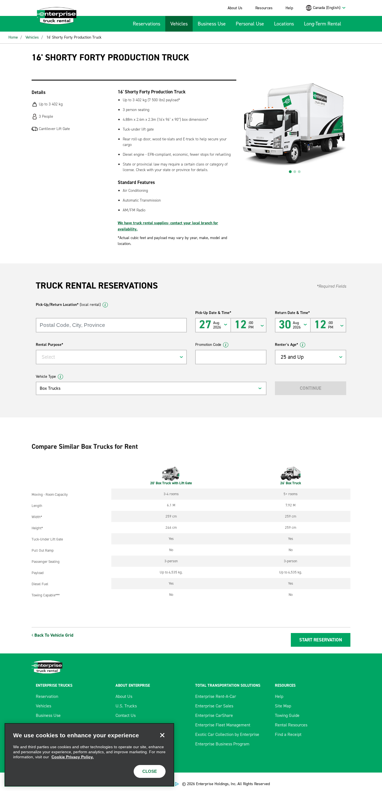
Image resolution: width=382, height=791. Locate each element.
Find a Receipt (288, 734)
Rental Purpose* (49, 344)
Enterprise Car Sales (214, 706)
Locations (284, 23)
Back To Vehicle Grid (53, 635)
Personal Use (250, 23)
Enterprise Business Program (222, 744)
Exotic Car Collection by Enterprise (227, 734)
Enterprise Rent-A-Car (215, 696)
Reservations (146, 23)
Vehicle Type (46, 376)
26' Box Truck (290, 483)
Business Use (212, 23)
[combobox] (329, 7)
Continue (310, 388)
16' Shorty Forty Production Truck (74, 37)
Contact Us (125, 715)
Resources (264, 8)
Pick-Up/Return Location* (68, 304)
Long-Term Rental (322, 23)
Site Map (283, 706)
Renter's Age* (286, 344)
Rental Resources (291, 725)
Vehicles (179, 23)
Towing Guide (287, 715)
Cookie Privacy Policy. (72, 757)
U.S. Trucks (126, 706)
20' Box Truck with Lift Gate (171, 483)
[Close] (162, 735)
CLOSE (149, 771)
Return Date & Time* (292, 312)
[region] (89, 755)
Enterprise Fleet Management (222, 725)
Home (13, 37)
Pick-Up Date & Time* (213, 312)
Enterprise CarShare (214, 715)
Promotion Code (208, 344)
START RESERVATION (320, 640)
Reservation (47, 696)
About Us (235, 8)
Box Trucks (50, 388)
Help (289, 8)
